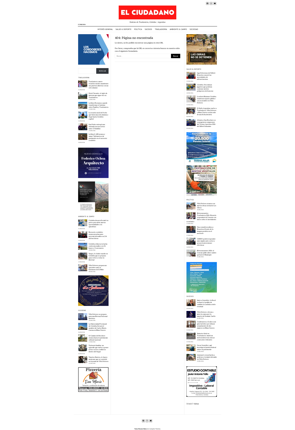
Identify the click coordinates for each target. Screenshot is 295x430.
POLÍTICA (138, 29)
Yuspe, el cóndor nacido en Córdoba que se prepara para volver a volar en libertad (98, 257)
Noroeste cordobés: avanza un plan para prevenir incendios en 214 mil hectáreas (98, 235)
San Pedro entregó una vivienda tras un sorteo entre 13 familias (97, 126)
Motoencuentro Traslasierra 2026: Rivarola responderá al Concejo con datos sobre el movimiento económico (201, 217)
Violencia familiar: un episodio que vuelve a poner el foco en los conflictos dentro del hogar (98, 348)
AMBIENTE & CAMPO (178, 29)
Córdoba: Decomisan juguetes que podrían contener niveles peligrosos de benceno (205, 88)
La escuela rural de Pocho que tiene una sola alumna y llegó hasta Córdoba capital (98, 116)
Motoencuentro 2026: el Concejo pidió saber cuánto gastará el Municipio (206, 253)
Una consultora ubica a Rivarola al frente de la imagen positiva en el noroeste (205, 230)
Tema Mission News (140, 429)
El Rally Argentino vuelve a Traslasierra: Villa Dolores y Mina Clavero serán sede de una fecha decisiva (207, 111)
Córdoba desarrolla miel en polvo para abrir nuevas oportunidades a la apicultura (98, 223)
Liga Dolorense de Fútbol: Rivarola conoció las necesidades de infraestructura (206, 76)
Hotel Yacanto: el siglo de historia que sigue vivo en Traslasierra (98, 95)
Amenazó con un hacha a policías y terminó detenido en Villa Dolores (207, 357)
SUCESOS (148, 29)
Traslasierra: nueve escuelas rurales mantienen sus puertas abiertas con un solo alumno (98, 84)
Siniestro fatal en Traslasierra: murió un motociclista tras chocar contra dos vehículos (206, 336)
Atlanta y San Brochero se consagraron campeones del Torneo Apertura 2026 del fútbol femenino (206, 123)
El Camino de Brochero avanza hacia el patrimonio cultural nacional (98, 338)
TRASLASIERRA (161, 29)
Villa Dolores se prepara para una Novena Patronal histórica (98, 316)
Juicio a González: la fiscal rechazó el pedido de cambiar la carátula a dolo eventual (206, 303)
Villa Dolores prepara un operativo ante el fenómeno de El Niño (98, 267)
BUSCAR (102, 71)
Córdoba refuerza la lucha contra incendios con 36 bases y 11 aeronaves (98, 246)
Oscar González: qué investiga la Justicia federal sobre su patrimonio (206, 347)
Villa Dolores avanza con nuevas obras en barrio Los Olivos (206, 205)
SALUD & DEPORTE (123, 29)
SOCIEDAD (194, 29)
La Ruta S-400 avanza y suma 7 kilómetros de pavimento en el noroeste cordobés (98, 137)
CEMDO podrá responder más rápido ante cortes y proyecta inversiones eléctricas (206, 242)
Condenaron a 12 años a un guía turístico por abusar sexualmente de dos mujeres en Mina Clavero (206, 325)
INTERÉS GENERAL (105, 29)
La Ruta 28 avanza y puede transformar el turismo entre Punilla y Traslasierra (98, 105)
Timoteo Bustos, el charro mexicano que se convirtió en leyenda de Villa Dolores (98, 359)
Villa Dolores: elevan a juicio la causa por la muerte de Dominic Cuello (206, 314)
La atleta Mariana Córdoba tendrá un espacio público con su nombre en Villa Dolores (206, 99)
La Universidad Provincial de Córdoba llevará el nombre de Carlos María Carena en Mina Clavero (98, 327)
